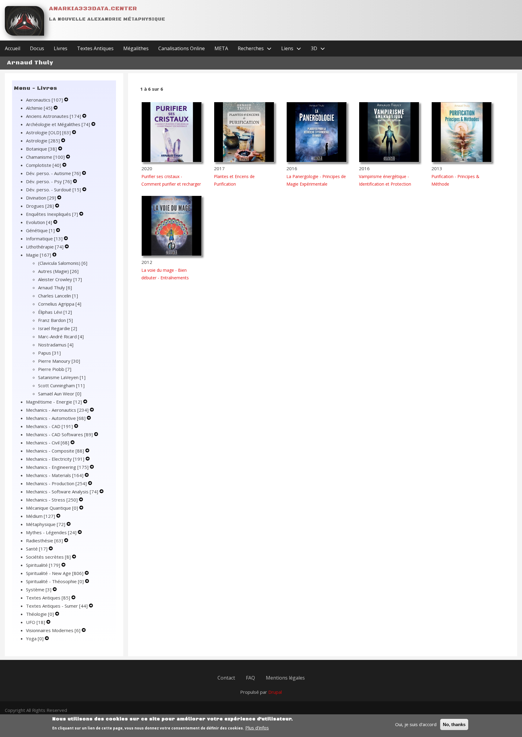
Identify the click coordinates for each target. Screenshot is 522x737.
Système (38, 589)
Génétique (40, 230)
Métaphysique (45, 524)
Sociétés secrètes (48, 557)
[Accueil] (24, 21)
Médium (40, 516)
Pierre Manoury (59, 361)
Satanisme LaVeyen (61, 377)
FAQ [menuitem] (250, 677)
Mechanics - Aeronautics (57, 410)
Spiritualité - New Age (54, 573)
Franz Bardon (55, 320)
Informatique (44, 238)
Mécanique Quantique (52, 508)
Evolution (39, 222)
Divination (41, 198)
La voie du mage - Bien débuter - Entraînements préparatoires (165, 277)
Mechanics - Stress (52, 500)
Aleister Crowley (60, 279)
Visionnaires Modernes (53, 630)
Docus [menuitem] (37, 48)
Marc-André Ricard (61, 336)
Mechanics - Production (56, 483)
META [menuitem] (221, 48)
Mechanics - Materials (54, 475)
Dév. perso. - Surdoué (53, 190)
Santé (36, 549)
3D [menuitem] (314, 48)
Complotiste (43, 165)
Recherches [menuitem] (251, 48)
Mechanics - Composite (55, 451)
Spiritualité (43, 565)
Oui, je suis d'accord (416, 724)
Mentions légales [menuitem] (285, 677)
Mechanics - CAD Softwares (59, 434)
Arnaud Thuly (55, 287)
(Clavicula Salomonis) (62, 263)
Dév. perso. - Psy (49, 181)
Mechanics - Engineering (57, 467)
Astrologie (43, 141)
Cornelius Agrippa (59, 304)
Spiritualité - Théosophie (55, 581)
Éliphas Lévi (55, 312)
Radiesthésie (44, 540)
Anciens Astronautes (53, 116)
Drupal (275, 692)
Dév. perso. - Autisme (53, 173)
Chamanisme (45, 157)
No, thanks (454, 724)
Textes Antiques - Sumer (57, 606)
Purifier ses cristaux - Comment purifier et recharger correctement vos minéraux (171, 184)
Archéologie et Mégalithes (58, 124)
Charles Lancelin (58, 296)
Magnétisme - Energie (54, 402)
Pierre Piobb (54, 369)
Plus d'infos (257, 728)
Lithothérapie (44, 247)
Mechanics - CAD (49, 426)
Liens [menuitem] (287, 48)
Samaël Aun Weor (59, 394)
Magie (38, 255)
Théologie (40, 614)
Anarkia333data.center (93, 8)
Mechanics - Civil (47, 443)
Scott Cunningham (61, 385)
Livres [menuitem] (60, 48)
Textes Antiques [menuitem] (95, 48)
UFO (35, 622)
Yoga (35, 638)
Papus (49, 353)
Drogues (40, 206)
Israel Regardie (57, 328)
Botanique (41, 149)
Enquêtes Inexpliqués (52, 214)
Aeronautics (44, 100)
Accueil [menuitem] (12, 48)
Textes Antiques (48, 598)
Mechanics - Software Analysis (62, 492)
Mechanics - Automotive (55, 418)
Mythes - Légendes (51, 532)
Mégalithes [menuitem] (136, 48)
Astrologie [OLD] (48, 132)
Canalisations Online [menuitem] (181, 48)
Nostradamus (55, 345)
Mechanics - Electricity (55, 459)
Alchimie (39, 108)
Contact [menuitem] (226, 677)
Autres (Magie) (58, 271)
